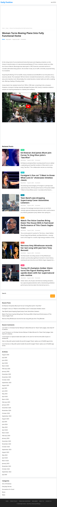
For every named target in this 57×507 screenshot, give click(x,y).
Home (3, 28)
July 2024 (4, 421)
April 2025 (5, 396)
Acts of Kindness (6, 484)
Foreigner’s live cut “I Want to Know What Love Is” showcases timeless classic (38, 177)
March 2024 (5, 433)
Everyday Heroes (7, 486)
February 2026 (6, 368)
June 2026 (4, 360)
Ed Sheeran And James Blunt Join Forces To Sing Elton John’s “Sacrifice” (36, 155)
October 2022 (6, 469)
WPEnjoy (38, 503)
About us (41, 501)
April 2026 (5, 363)
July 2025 (4, 388)
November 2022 (6, 466)
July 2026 (4, 357)
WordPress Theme (31, 503)
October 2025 (6, 380)
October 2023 (6, 447)
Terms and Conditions (24, 501)
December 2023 (6, 441)
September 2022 (6, 472)
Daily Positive (7, 2)
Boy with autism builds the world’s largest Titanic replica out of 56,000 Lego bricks (30, 341)
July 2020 (4, 474)
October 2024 (6, 413)
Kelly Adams (8, 39)
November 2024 (6, 410)
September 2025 (6, 382)
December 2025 (6, 374)
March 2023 (5, 460)
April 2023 (5, 458)
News (7, 28)
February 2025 (6, 402)
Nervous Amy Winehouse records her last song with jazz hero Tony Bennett (36, 248)
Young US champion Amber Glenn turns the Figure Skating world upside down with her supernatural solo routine (37, 272)
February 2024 (6, 435)
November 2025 (6, 377)
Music (3, 492)
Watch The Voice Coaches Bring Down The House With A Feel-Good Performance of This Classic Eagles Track (37, 224)
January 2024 (5, 438)
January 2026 (5, 371)
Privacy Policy (13, 501)
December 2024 (6, 408)
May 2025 (4, 394)
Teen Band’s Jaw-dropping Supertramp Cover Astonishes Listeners (35, 200)
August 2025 (5, 385)
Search (4, 293)
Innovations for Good (8, 489)
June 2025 (4, 391)
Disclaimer (35, 501)
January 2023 (5, 463)
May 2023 (4, 455)
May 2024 (4, 427)
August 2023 (5, 452)
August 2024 (5, 419)
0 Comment (23, 39)
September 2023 (6, 449)
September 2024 (6, 416)
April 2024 (5, 430)
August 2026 (5, 354)
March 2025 (5, 399)
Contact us (48, 501)
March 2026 (5, 366)
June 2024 (4, 424)
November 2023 (6, 444)
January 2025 (5, 405)
